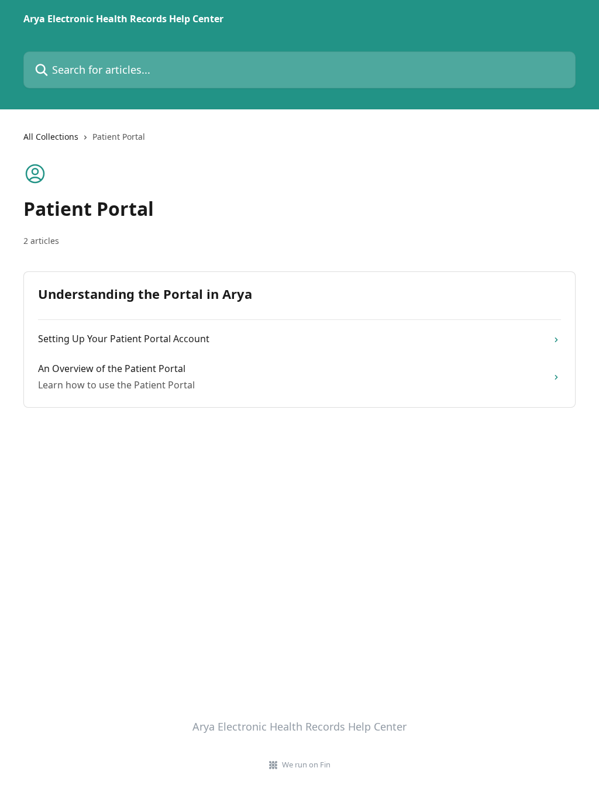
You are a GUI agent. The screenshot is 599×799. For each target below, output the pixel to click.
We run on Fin (306, 764)
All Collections (50, 136)
